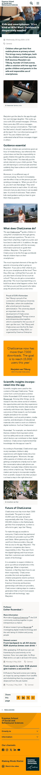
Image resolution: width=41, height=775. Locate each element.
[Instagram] (7, 750)
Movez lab (28, 627)
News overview (9, 710)
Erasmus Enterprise (14, 317)
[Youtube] (18, 750)
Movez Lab (7, 399)
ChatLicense (15, 232)
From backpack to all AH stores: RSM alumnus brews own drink (19, 644)
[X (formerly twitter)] (11, 750)
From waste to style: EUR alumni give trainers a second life (20, 667)
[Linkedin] (15, 750)
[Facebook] (3, 750)
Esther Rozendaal (12, 609)
